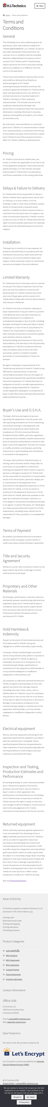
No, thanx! (30, 1097)
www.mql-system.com (16, 1022)
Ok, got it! (17, 1097)
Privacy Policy (8, 1083)
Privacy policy (24, 1102)
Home (8, 15)
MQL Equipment (13, 960)
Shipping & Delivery (18, 880)
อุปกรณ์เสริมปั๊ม (13, 951)
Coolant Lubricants (14, 979)
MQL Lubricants (12, 965)
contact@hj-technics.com (19, 1019)
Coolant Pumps (12, 969)
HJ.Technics (16, 5)
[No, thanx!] (45, 1096)
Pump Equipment (13, 974)
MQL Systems (11, 955)
